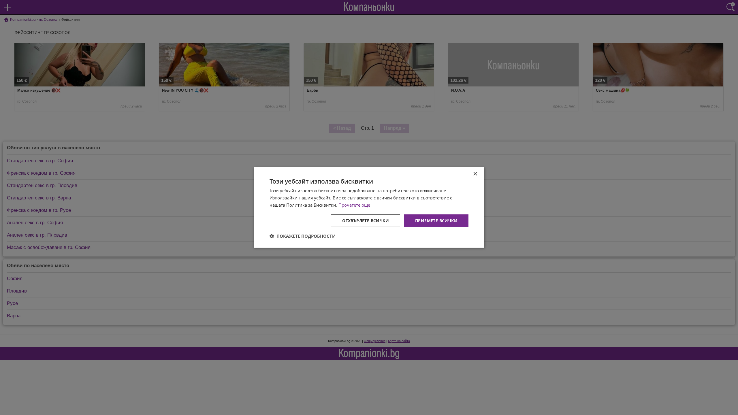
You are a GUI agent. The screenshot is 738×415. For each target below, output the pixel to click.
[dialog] (369, 207)
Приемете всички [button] (436, 220)
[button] (303, 236)
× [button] (475, 174)
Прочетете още (354, 205)
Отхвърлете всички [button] (365, 220)
